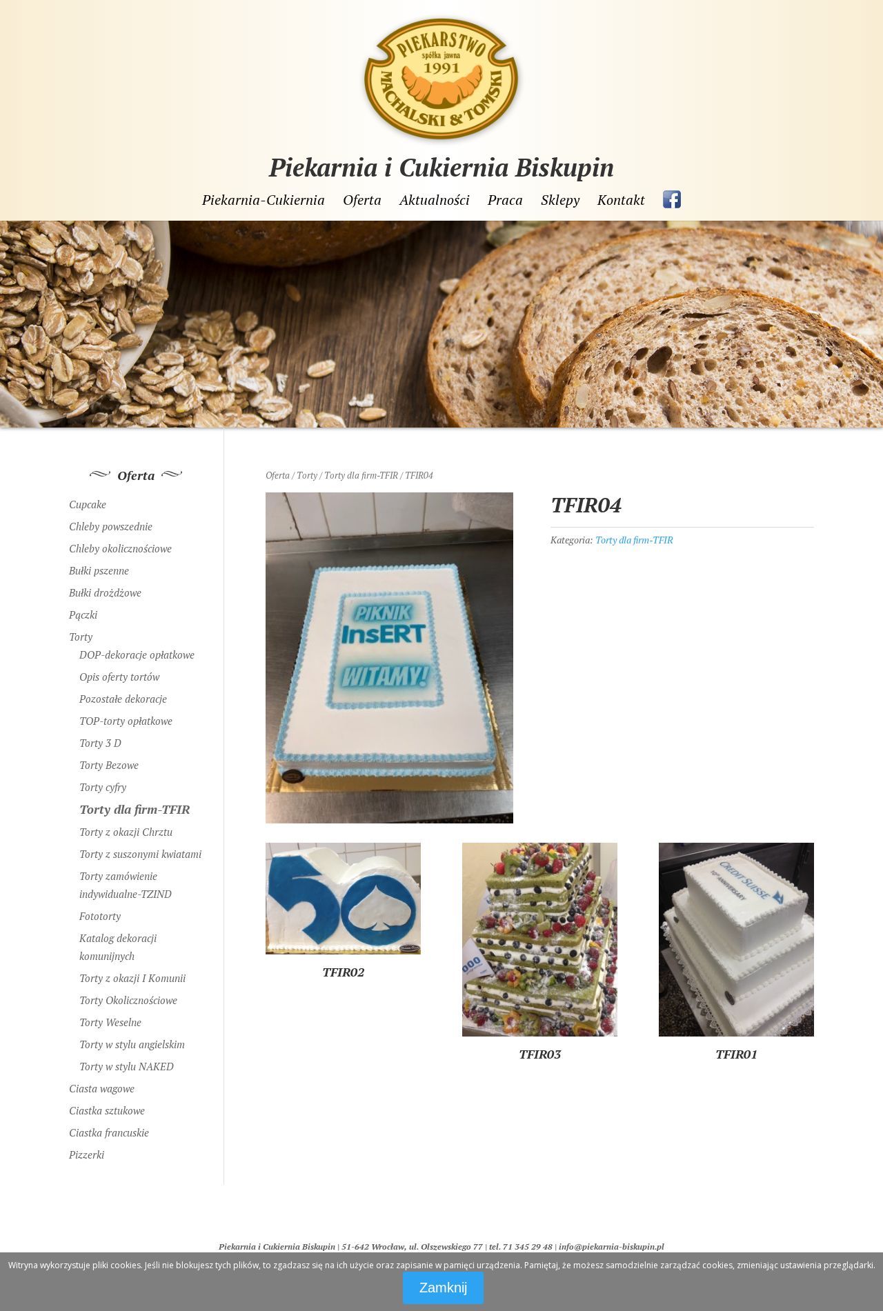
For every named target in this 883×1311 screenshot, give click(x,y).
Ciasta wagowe (102, 1088)
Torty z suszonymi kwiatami (140, 854)
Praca (505, 200)
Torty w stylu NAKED (126, 1066)
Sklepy (560, 200)
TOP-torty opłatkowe (125, 721)
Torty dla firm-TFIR (361, 475)
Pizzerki (86, 1154)
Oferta (362, 200)
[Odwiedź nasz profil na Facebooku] (672, 199)
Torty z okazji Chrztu (125, 832)
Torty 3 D (100, 743)
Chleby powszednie (110, 526)
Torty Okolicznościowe (128, 1000)
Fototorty (100, 916)
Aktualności (434, 200)
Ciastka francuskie (109, 1132)
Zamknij (443, 1287)
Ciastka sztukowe (107, 1110)
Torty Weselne (110, 1022)
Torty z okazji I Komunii (132, 978)
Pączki (83, 614)
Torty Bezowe (109, 765)
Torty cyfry (102, 787)
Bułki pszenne (99, 570)
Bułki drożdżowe (105, 592)
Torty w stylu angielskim (132, 1044)
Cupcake (87, 504)
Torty (307, 475)
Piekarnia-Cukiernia (263, 200)
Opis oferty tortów (119, 676)
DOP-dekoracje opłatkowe (137, 654)
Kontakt (621, 200)
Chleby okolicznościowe (120, 548)
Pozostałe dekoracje (123, 698)
